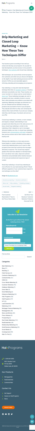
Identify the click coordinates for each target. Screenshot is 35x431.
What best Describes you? (14, 243)
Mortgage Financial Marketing (10, 308)
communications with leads (18, 132)
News (6, 399)
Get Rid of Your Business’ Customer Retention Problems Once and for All (27, 196)
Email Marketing (6, 292)
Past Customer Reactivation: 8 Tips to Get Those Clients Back (8, 195)
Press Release (6, 315)
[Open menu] (31, 3)
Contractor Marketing (8, 275)
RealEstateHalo (6, 322)
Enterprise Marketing (8, 294)
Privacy (17, 427)
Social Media (5, 329)
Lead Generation (6, 303)
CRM (3, 280)
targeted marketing (16, 186)
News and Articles (7, 313)
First (24, 229)
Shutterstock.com (13, 176)
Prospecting (5, 318)
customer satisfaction (21, 180)
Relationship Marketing (8, 325)
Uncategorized (6, 332)
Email (8, 237)
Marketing (5, 33)
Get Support (7, 393)
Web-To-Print (6, 334)
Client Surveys (6, 273)
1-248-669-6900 (9, 358)
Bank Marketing (6, 266)
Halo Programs (6, 296)
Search (29, 257)
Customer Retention (7, 285)
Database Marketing (7, 287)
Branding (4, 270)
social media (6, 186)
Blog (3, 268)
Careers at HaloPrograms (11, 396)
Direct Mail (5, 289)
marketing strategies (24, 183)
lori (4, 59)
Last (24, 232)
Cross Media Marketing (8, 282)
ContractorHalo (6, 278)
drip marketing (13, 70)
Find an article (6, 254)
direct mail (5, 96)
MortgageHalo (6, 311)
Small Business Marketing (9, 327)
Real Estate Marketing (8, 320)
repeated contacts (21, 90)
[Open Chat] (31, 8)
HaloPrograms (6, 299)
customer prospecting (8, 180)
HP (3, 301)
